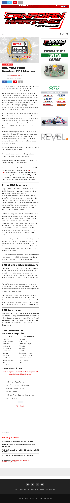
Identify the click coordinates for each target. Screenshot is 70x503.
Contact (42, 490)
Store (16, 490)
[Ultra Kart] (35, 7)
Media (36, 490)
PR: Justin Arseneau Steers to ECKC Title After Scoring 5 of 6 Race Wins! (20, 450)
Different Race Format (16, 382)
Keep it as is (12, 398)
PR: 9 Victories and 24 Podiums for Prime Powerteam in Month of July (18, 445)
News (21, 490)
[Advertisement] (25, 422)
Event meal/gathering (16, 388)
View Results (20, 406)
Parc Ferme (12, 392)
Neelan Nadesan (14, 75)
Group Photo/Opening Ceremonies (21, 395)
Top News (14, 462)
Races (32, 490)
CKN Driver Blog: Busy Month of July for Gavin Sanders (18, 455)
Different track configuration (18, 385)
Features (26, 490)
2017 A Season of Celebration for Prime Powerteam (17, 441)
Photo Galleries (50, 490)
